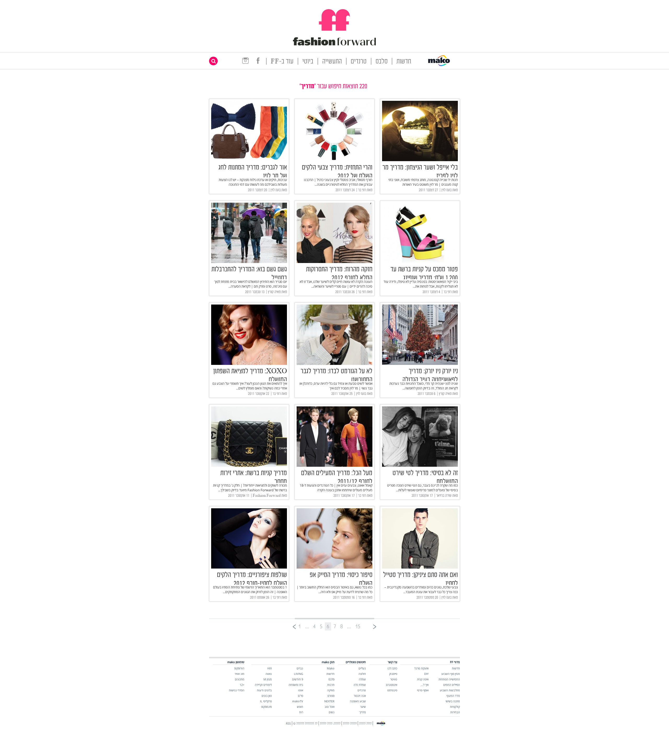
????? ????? (350, 723)
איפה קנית (423, 679)
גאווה (269, 674)
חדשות (403, 62)
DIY (426, 674)
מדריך (362, 712)
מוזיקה (330, 690)
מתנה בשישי (453, 701)
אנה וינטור (360, 696)
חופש (300, 707)
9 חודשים (297, 679)
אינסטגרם (391, 685)
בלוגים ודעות (264, 690)
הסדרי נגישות (236, 690)
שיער (363, 707)
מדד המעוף (453, 696)
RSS (288, 723)
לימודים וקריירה (263, 685)
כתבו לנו (392, 668)
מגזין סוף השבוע (450, 674)
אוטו (300, 690)
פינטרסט (392, 690)
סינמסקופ (266, 707)
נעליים (362, 668)
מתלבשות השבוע (450, 690)
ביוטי (307, 62)
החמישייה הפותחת (449, 679)
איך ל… (425, 685)
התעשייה (332, 62)
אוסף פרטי (423, 690)
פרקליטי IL (266, 701)
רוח (301, 712)
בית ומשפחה (296, 685)
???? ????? (365, 723)
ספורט (330, 696)
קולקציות (455, 707)
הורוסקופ (239, 668)
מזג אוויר (239, 674)
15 (357, 626)
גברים (300, 668)
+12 (242, 685)
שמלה (362, 679)
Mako (330, 668)
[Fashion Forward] (334, 44)
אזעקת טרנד (421, 668)
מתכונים (239, 679)
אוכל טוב (329, 707)
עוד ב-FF (282, 62)
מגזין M (267, 679)
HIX (269, 668)
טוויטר (393, 679)
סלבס (382, 62)
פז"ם (300, 696)
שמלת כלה (360, 685)
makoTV (297, 701)
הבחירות (455, 712)
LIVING (298, 674)
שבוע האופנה (358, 701)
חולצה (362, 674)
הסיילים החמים (451, 685)
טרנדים (359, 62)
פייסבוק (393, 674)
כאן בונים (267, 696)
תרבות (330, 685)
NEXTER (329, 701)
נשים (331, 712)
